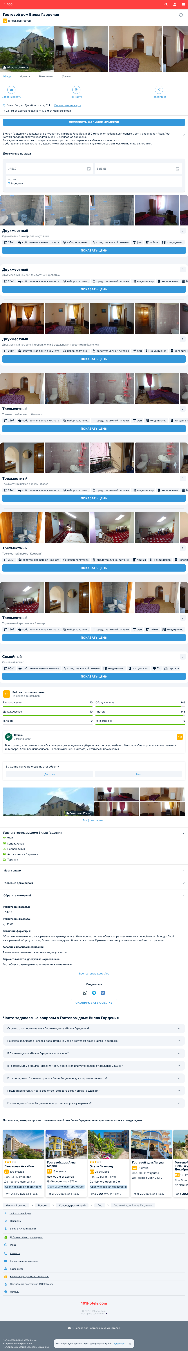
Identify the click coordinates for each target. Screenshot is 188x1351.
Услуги (66, 76)
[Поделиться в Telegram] (94, 992)
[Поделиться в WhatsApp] (85, 992)
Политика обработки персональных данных (26, 1347)
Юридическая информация (17, 1343)
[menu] (183, 4)
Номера (25, 76)
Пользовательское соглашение (20, 1340)
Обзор (7, 76)
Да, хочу (49, 774)
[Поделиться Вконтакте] (102, 992)
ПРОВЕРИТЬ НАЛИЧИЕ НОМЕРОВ (94, 122)
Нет (138, 774)
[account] (174, 4)
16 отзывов (46, 76)
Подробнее (118, 1343)
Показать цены (94, 250)
